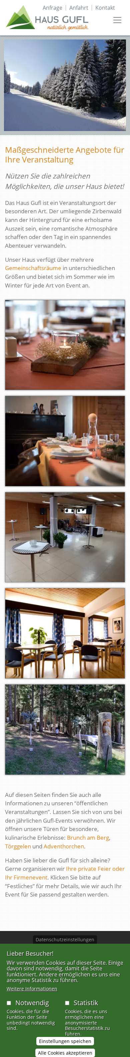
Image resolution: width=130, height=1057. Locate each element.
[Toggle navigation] (117, 20)
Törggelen (18, 846)
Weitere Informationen (32, 988)
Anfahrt (78, 7)
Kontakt (105, 7)
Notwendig (32, 1002)
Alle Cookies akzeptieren (65, 1053)
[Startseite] (47, 18)
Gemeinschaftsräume (33, 268)
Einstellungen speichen (65, 1041)
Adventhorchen (64, 846)
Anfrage (52, 7)
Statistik (86, 1002)
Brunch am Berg (88, 837)
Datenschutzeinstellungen (65, 939)
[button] (65, 347)
